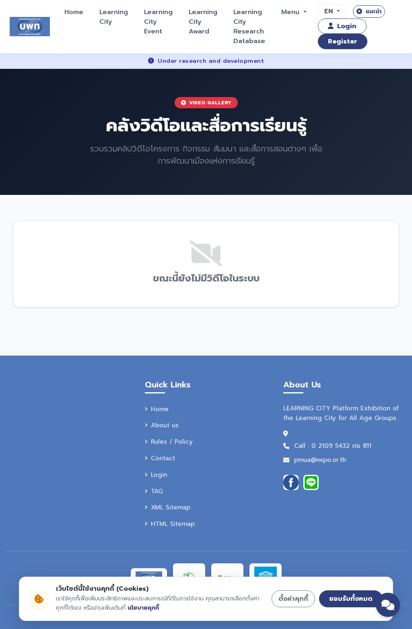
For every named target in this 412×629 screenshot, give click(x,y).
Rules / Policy (172, 441)
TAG (157, 491)
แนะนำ (372, 11)
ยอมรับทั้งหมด (351, 599)
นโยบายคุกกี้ (143, 608)
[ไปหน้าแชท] (388, 605)
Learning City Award (203, 21)
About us (165, 425)
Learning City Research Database (249, 26)
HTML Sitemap (173, 523)
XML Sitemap (170, 507)
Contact (163, 458)
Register (342, 41)
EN (329, 11)
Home (73, 12)
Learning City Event (158, 21)
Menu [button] (291, 12)
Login (345, 26)
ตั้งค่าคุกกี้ (293, 599)
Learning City (113, 17)
